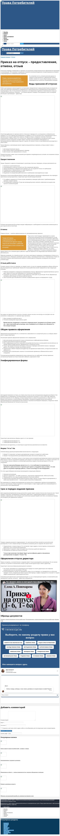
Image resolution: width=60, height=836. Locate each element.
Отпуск (13, 57)
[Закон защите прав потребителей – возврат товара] (3, 744)
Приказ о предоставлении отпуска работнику (13, 619)
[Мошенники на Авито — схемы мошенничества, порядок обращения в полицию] (3, 768)
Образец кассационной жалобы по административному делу (17, 796)
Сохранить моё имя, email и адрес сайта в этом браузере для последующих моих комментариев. (28, 728)
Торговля (6, 39)
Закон (5, 35)
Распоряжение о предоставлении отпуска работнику (40, 619)
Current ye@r (4, 733)
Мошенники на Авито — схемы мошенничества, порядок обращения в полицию (22, 772)
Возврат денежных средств (8, 784)
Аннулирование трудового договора (10, 760)
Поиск (22, 43)
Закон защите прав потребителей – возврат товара (15, 748)
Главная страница (5, 57)
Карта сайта (6, 806)
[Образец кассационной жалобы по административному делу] (3, 791)
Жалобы (6, 32)
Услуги (5, 41)
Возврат (6, 33)
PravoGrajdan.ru (4, 800)
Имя (2, 722)
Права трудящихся (9, 36)
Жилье (5, 38)
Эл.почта (3, 725)
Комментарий (4, 720)
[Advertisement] (30, 19)
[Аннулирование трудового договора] (3, 756)
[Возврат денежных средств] (3, 779)
